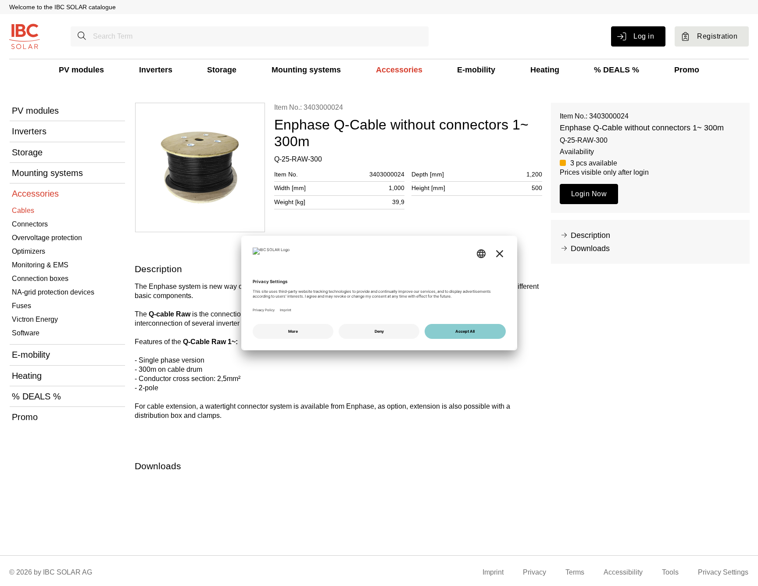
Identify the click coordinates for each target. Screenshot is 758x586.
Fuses (21, 305)
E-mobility (476, 69)
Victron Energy (35, 319)
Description (590, 235)
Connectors (30, 224)
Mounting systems (306, 69)
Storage (221, 69)
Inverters (155, 69)
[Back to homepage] (24, 36)
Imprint (493, 572)
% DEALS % (616, 69)
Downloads (590, 248)
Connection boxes (40, 278)
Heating (544, 69)
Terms (574, 572)
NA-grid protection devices (53, 292)
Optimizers (28, 251)
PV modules (81, 69)
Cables (23, 210)
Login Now (589, 194)
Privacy (534, 572)
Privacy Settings (723, 572)
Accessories (399, 69)
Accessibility (623, 572)
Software (25, 333)
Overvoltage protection (47, 237)
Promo (686, 69)
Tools (670, 572)
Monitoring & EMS (40, 265)
